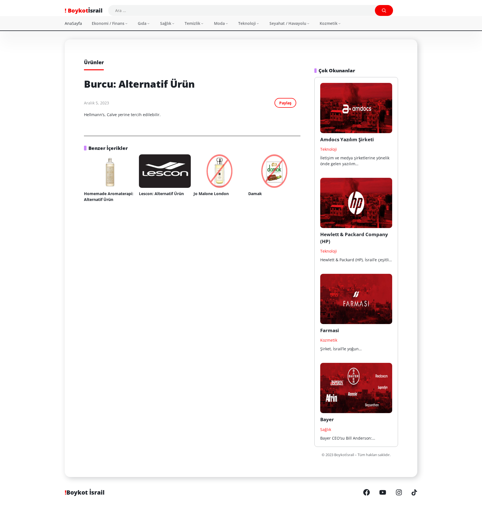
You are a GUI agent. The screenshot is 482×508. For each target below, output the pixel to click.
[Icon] (366, 492)
